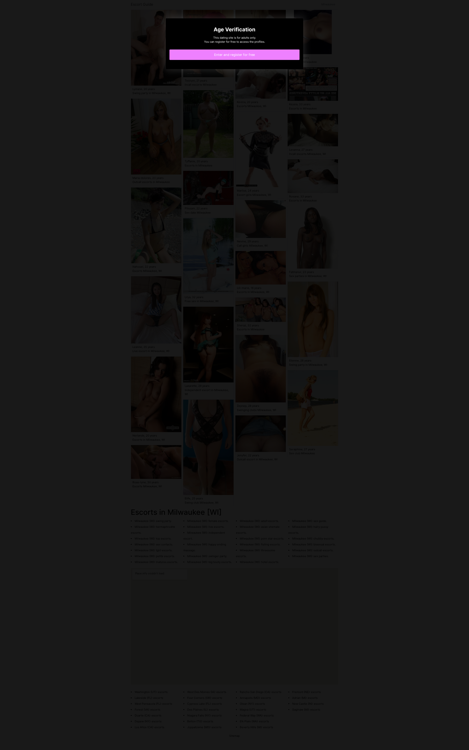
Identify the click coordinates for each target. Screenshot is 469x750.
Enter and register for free (234, 55)
